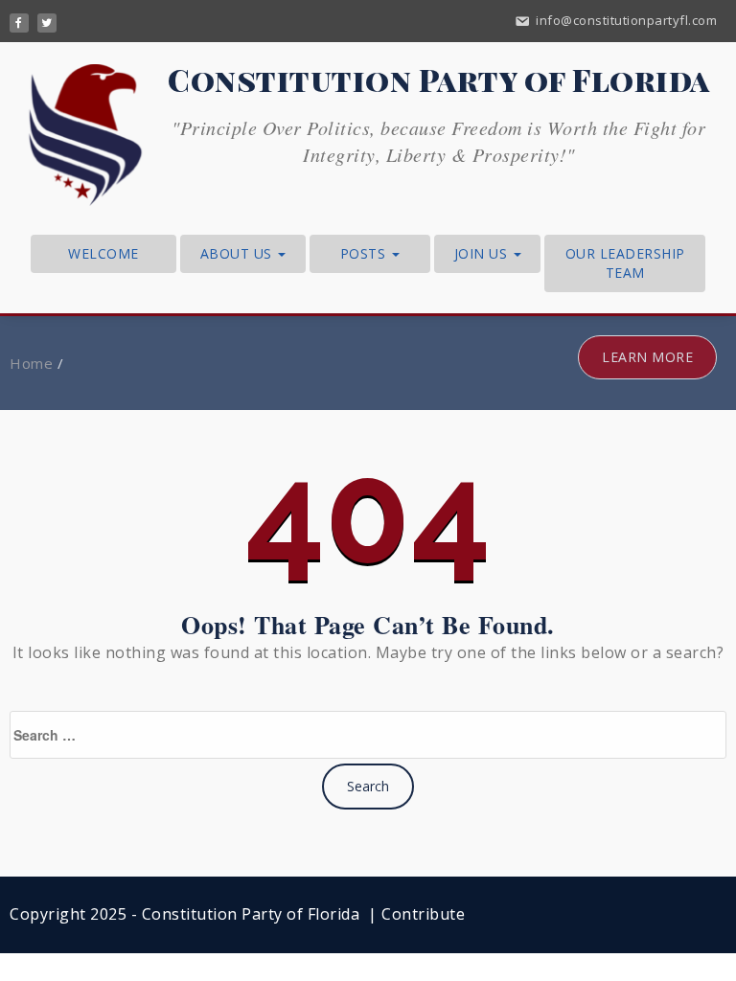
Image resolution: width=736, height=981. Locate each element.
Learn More (647, 357)
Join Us (483, 253)
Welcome (103, 253)
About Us (238, 253)
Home (31, 363)
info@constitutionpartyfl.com (625, 20)
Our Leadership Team (625, 263)
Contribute (423, 913)
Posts (365, 253)
